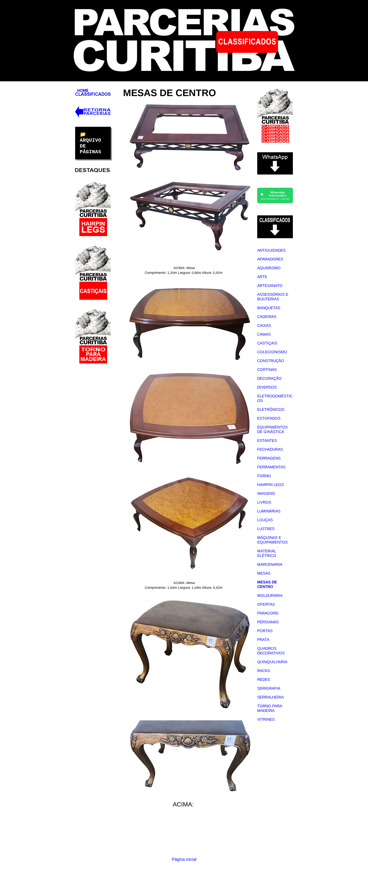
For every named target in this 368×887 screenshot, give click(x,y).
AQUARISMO (269, 268)
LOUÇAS (265, 520)
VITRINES (266, 719)
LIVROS (264, 502)
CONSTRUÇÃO (270, 361)
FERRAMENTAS (271, 467)
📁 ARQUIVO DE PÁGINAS (90, 143)
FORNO (264, 476)
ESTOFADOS (268, 418)
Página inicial (184, 859)
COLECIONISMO (272, 352)
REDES (263, 679)
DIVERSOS (267, 387)
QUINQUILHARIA (272, 662)
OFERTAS (266, 604)
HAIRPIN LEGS (270, 485)
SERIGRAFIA (268, 688)
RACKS (263, 671)
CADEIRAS (266, 317)
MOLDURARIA (270, 595)
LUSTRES (265, 529)
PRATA (263, 639)
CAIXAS (264, 325)
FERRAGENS (269, 458)
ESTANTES (267, 440)
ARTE (262, 277)
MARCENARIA (269, 564)
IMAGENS (266, 493)
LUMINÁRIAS (268, 511)
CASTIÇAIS (267, 343)
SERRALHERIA (270, 697)
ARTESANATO (270, 285)
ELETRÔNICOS (270, 409)
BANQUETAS (268, 308)
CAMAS (264, 334)
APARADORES (270, 259)
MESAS (263, 573)
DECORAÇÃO (269, 378)
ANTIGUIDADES (271, 250)
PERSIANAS (268, 622)
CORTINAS (267, 369)
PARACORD (267, 613)
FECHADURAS (270, 449)
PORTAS (265, 631)
